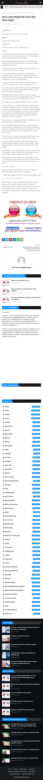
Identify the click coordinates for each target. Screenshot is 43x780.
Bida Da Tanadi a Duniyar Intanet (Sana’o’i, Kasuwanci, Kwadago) (25, 628)
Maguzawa (20, 528)
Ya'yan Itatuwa (20, 598)
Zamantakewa (20, 602)
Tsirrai (20, 555)
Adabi (20, 410)
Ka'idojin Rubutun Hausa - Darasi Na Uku (24, 758)
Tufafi (20, 563)
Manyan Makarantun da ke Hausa (17, 771)
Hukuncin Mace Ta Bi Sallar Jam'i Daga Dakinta (23, 290)
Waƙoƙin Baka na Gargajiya (20, 586)
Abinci (20, 407)
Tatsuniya (20, 547)
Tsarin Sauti (20, 551)
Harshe (20, 473)
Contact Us (32, 769)
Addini (8, 13)
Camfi (20, 450)
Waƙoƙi (20, 578)
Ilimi (20, 489)
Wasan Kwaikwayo (20, 571)
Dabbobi (20, 453)
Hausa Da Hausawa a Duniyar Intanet (23, 644)
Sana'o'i (20, 539)
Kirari (20, 512)
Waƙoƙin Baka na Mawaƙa (20, 590)
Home (4, 13)
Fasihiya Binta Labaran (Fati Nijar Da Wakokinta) (23, 654)
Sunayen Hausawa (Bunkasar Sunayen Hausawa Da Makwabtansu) (24, 662)
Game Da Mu (23, 769)
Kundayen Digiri (20, 516)
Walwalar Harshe (20, 567)
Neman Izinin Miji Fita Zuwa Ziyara (22, 710)
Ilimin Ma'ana (20, 492)
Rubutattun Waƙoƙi (20, 535)
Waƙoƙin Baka (20, 582)
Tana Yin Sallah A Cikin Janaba (21, 693)
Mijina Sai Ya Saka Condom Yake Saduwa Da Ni (25, 685)
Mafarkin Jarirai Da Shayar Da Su (22, 701)
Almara (20, 422)
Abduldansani (7, 24)
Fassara (20, 457)
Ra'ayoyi (20, 532)
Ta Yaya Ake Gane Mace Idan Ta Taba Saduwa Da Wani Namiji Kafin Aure (23, 677)
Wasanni (20, 575)
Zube (20, 606)
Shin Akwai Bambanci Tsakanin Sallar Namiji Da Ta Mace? (25, 298)
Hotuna (20, 485)
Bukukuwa (20, 446)
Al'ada (20, 418)
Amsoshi (26, 777)
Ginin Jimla (20, 469)
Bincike (20, 442)
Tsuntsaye (20, 559)
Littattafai (20, 520)
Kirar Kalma (20, 508)
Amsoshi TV (20, 426)
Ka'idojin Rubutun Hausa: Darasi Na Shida (25, 732)
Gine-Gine (20, 465)
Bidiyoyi (20, 438)
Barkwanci (20, 434)
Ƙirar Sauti (20, 614)
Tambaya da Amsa (15, 774)
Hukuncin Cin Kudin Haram (20, 280)
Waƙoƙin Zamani (20, 594)
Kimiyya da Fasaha (20, 504)
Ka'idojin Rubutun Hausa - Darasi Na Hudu (25, 749)
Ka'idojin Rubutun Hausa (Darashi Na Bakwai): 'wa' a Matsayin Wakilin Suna (23, 725)
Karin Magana (20, 500)
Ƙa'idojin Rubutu (20, 610)
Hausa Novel (20, 477)
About (15, 769)
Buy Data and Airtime (28, 774)
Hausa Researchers (20, 481)
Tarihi (20, 543)
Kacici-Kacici (20, 496)
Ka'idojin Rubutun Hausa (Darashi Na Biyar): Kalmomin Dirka (25, 742)
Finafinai (20, 461)
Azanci (20, 430)
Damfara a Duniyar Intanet (20, 636)
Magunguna (20, 524)
